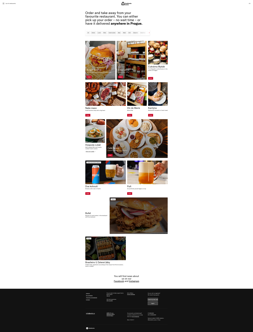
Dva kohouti (91, 186)
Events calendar (131, 294)
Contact (88, 299)
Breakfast (143, 32)
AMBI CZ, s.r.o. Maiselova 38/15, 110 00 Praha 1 (111, 314)
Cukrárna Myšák (156, 66)
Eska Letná (123, 69)
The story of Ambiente (91, 297)
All (88, 32)
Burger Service (94, 69)
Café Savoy (113, 148)
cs (249, 3)
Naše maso (91, 108)
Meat (124, 32)
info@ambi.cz (90, 313)
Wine (104, 32)
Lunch (99, 32)
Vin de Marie (133, 108)
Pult (129, 186)
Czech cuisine (112, 32)
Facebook (119, 281)
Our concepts (89, 295)
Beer (119, 32)
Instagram (134, 281)
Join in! (108, 295)
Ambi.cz (88, 293)
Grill (129, 32)
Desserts (135, 32)
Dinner (93, 32)
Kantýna (152, 108)
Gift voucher (110, 300)
